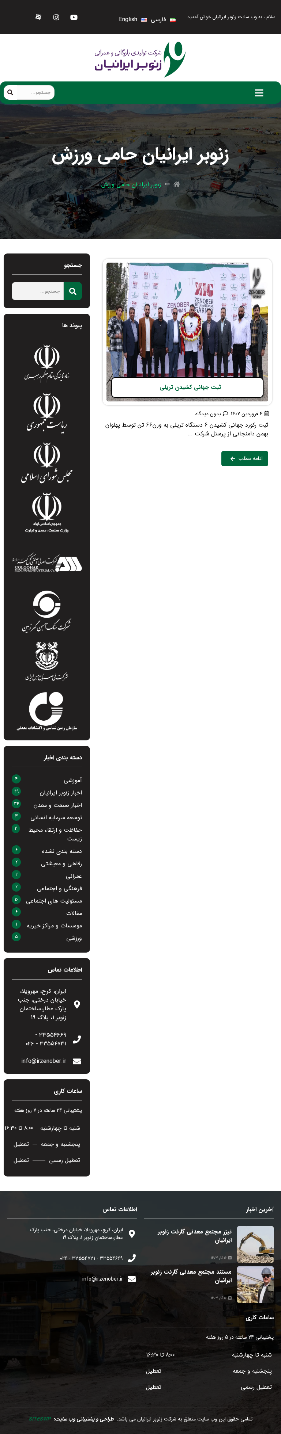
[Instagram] (56, 17)
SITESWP (39, 1419)
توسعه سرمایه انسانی (56, 817)
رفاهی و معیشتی (61, 863)
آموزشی (73, 780)
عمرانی (74, 876)
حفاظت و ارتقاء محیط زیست (55, 834)
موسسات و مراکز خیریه (54, 925)
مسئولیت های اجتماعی (54, 900)
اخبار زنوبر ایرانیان (61, 792)
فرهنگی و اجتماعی (59, 888)
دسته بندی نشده (62, 851)
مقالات (74, 913)
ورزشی (74, 938)
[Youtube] (74, 17)
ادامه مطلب (258, 263)
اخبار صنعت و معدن (58, 805)
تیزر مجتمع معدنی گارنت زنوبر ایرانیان (195, 1235)
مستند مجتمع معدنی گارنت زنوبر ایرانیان (191, 1276)
